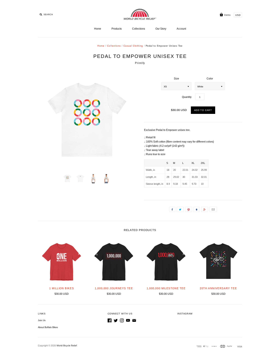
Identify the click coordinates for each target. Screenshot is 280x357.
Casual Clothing (133, 45)
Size (176, 78)
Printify (140, 63)
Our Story (160, 28)
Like (172, 209)
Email (213, 209)
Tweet (180, 209)
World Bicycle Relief (67, 345)
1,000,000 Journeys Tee (114, 288)
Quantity (187, 97)
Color (210, 78)
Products (116, 28)
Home (97, 28)
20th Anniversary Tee (218, 288)
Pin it (188, 209)
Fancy (196, 209)
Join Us (42, 320)
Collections (138, 28)
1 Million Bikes (61, 288)
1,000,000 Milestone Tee (166, 288)
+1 (204, 209)
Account (181, 28)
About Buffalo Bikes (48, 327)
